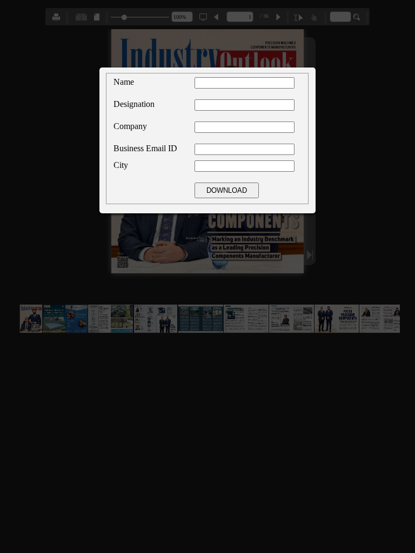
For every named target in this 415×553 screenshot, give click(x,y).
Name (123, 81)
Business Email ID (145, 148)
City (120, 165)
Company (130, 126)
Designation (134, 104)
